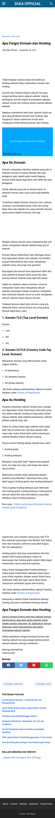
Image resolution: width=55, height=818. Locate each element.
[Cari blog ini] (51, 3)
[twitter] (21, 665)
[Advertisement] (27, 21)
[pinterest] (34, 665)
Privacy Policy (46, 804)
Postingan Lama (43, 684)
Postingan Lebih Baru (13, 684)
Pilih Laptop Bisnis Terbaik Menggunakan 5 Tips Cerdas (27, 737)
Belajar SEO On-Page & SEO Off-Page (22, 757)
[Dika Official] (27, 3)
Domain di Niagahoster (28, 392)
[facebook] (8, 665)
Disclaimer (33, 804)
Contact (13, 804)
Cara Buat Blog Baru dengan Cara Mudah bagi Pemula (26, 742)
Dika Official (31, 814)
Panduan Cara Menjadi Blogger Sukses (19, 716)
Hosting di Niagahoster (28, 593)
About (5, 804)
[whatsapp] (46, 665)
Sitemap (23, 804)
